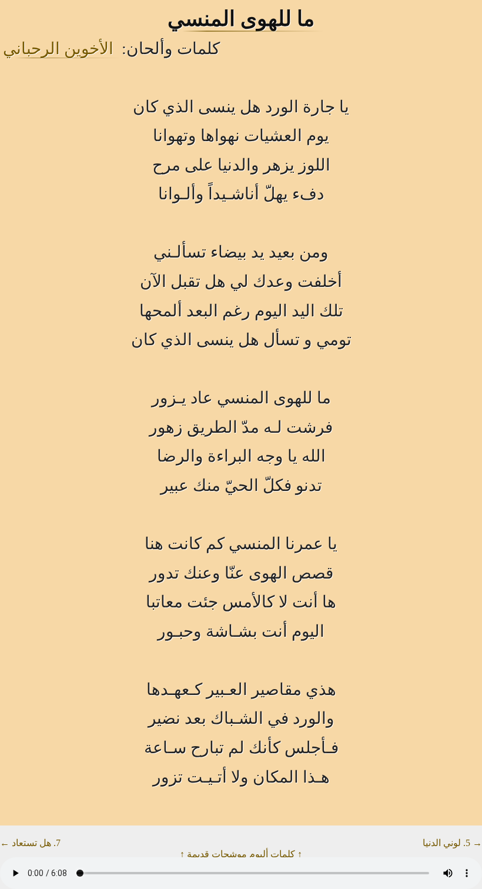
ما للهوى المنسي (241, 19)
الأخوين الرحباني (58, 48)
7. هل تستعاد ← (30, 843)
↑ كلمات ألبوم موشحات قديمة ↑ (241, 854)
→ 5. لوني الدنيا (452, 843)
